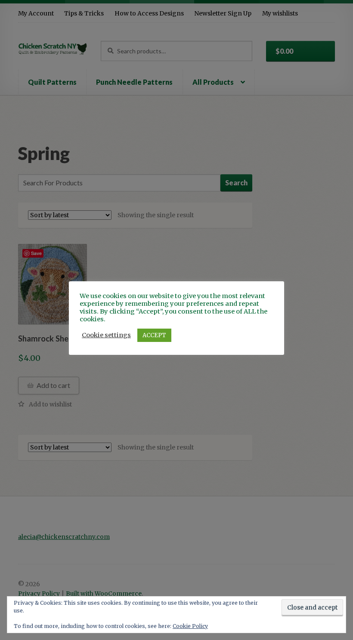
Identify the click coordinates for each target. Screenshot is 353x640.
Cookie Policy (190, 626)
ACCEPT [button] (154, 335)
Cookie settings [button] (106, 335)
